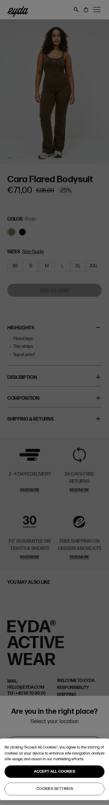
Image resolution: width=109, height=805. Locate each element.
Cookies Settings (54, 788)
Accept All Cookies (54, 771)
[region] (54, 769)
